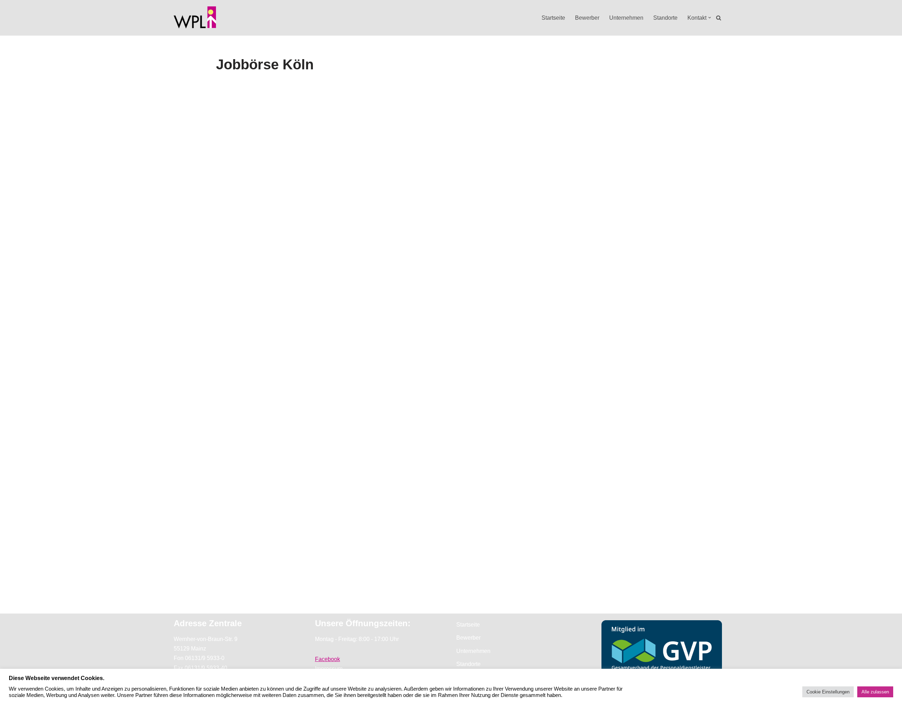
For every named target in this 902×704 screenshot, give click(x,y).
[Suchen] (718, 17)
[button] (709, 17)
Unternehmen (626, 18)
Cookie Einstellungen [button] (828, 691)
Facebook (327, 659)
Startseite (553, 18)
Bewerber (587, 18)
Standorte (665, 18)
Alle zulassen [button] (875, 691)
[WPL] (195, 17)
